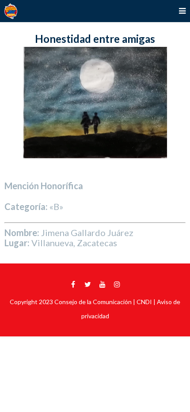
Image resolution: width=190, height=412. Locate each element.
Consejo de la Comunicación (93, 301)
